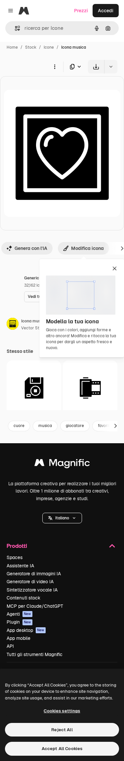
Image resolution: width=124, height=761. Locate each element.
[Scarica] (96, 66)
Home (12, 47)
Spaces (14, 557)
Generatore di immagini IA (34, 574)
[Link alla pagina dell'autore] (13, 325)
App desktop (25, 630)
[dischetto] (34, 387)
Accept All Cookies (62, 748)
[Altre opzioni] (54, 66)
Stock (30, 47)
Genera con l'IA (31, 248)
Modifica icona (87, 248)
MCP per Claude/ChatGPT (35, 606)
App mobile (18, 638)
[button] (62, 518)
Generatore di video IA (30, 582)
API (10, 646)
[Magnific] (62, 464)
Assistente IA (20, 566)
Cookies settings (62, 711)
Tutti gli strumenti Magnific (34, 654)
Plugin (19, 622)
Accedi (105, 11)
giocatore (75, 425)
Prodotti (17, 545)
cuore (19, 425)
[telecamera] (90, 387)
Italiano (62, 518)
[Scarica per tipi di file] (75, 66)
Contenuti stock (23, 598)
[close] (114, 269)
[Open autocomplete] (15, 28)
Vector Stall (32, 328)
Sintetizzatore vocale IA (32, 590)
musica (45, 425)
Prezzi (81, 11)
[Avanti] (115, 426)
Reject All (61, 730)
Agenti (19, 614)
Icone (49, 47)
